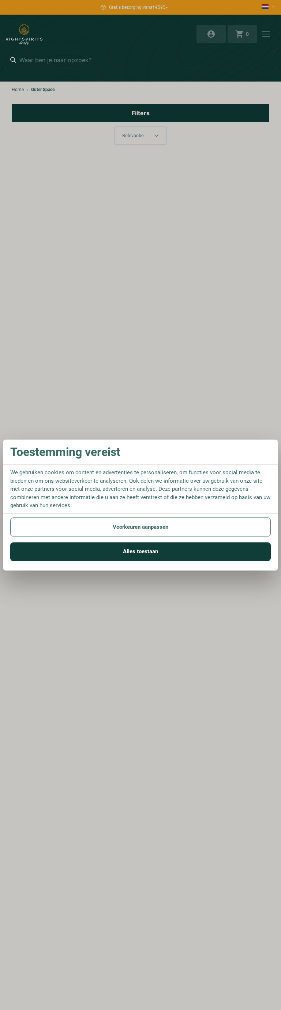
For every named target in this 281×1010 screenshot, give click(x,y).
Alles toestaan (140, 551)
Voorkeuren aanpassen (140, 527)
